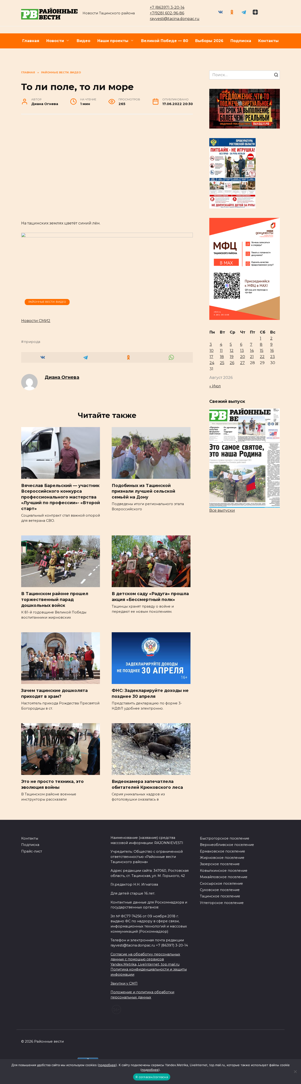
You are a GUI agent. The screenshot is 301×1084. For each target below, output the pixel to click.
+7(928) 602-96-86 (167, 13)
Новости (55, 41)
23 (272, 356)
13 (242, 350)
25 (222, 363)
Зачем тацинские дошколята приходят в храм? (54, 693)
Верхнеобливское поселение (227, 845)
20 (242, 356)
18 (222, 356)
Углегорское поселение (222, 903)
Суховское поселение (220, 890)
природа (32, 342)
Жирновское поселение (222, 858)
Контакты (268, 41)
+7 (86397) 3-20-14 (167, 7)
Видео (83, 41)
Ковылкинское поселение (223, 870)
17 (211, 356)
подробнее (107, 1065)
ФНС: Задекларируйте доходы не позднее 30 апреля (150, 693)
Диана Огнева (62, 377)
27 (242, 363)
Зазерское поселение (220, 864)
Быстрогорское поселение (224, 838)
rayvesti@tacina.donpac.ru (174, 18)
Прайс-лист (31, 851)
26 (232, 363)
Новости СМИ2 (35, 320)
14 (252, 350)
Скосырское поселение (221, 883)
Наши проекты (112, 41)
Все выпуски (222, 510)
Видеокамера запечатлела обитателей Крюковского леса (147, 784)
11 (221, 350)
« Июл (215, 386)
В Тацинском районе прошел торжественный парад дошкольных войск (54, 599)
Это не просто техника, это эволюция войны (52, 784)
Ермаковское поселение (222, 851)
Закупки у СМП (124, 983)
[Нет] (295, 1071)
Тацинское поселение (220, 896)
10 (212, 350)
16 (272, 350)
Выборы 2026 (209, 41)
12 (232, 350)
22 (262, 356)
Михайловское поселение (223, 877)
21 (252, 356)
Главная (30, 41)
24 (212, 363)
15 (261, 350)
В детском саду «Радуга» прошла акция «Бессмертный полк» (150, 596)
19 (232, 356)
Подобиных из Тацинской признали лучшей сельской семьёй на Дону (143, 491)
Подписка (240, 41)
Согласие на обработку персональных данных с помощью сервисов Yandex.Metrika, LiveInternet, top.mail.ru (145, 959)
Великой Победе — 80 (164, 41)
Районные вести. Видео (47, 301)
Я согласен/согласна (151, 1077)
